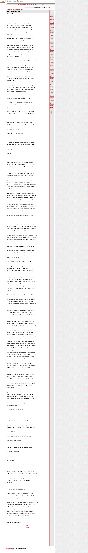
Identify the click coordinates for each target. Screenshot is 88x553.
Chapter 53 (52, 95)
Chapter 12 (52, 30)
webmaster (12, 549)
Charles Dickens (9, 9)
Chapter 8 (52, 24)
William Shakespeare (52, 115)
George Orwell (51, 113)
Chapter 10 (52, 27)
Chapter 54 (52, 97)
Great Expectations (16, 9)
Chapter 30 (52, 59)
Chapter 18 (52, 40)
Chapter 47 (52, 86)
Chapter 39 (52, 73)
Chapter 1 (52, 13)
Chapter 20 (52, 43)
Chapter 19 (52, 41)
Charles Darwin (51, 111)
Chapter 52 (22, 9)
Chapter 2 (52, 14)
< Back (28, 525)
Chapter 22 (52, 46)
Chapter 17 (52, 38)
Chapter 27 (52, 54)
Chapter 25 (52, 51)
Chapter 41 (52, 76)
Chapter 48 (52, 87)
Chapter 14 (52, 33)
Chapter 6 (52, 21)
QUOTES (42, 4)
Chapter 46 (52, 84)
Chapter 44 (52, 81)
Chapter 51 (52, 92)
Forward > (28, 527)
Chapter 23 (52, 48)
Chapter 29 (52, 57)
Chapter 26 (52, 52)
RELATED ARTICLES (36, 4)
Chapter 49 (52, 89)
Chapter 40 (52, 75)
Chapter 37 (52, 70)
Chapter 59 (52, 105)
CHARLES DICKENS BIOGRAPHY (23, 4)
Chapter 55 (52, 98)
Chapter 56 (52, 100)
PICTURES (31, 4)
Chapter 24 (52, 49)
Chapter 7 (52, 22)
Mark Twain (52, 114)
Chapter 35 (52, 67)
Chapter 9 (52, 25)
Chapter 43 (52, 79)
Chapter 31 (52, 60)
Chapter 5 (52, 19)
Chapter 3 (52, 16)
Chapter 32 (52, 62)
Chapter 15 (52, 35)
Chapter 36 (52, 68)
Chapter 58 (52, 103)
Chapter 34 (52, 65)
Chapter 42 (52, 78)
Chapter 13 (52, 32)
